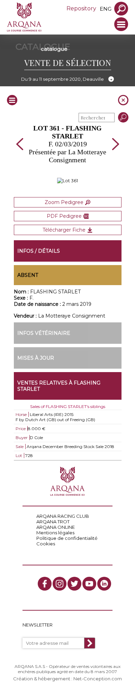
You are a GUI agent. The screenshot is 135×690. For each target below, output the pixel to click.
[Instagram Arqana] (59, 584)
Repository (81, 8)
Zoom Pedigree (64, 202)
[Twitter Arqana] (74, 584)
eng (105, 9)
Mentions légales (55, 532)
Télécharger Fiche (64, 230)
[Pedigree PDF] (67, 180)
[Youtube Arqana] (89, 584)
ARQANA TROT (53, 521)
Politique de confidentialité (67, 538)
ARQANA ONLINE (55, 527)
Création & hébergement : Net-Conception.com (67, 678)
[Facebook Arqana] (45, 584)
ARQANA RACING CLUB (62, 516)
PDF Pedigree (64, 216)
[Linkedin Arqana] (104, 584)
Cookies (45, 543)
